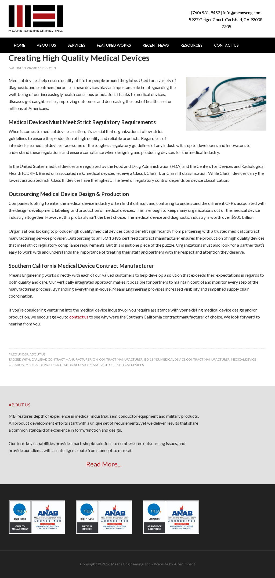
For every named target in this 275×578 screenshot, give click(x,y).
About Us (37, 354)
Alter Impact (184, 564)
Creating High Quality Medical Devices (79, 57)
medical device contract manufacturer (195, 359)
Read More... (104, 464)
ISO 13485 (151, 359)
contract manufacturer (121, 359)
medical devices (130, 365)
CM (95, 359)
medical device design (44, 365)
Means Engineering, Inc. (36, 18)
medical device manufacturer (89, 365)
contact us (78, 316)
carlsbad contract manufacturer (61, 359)
